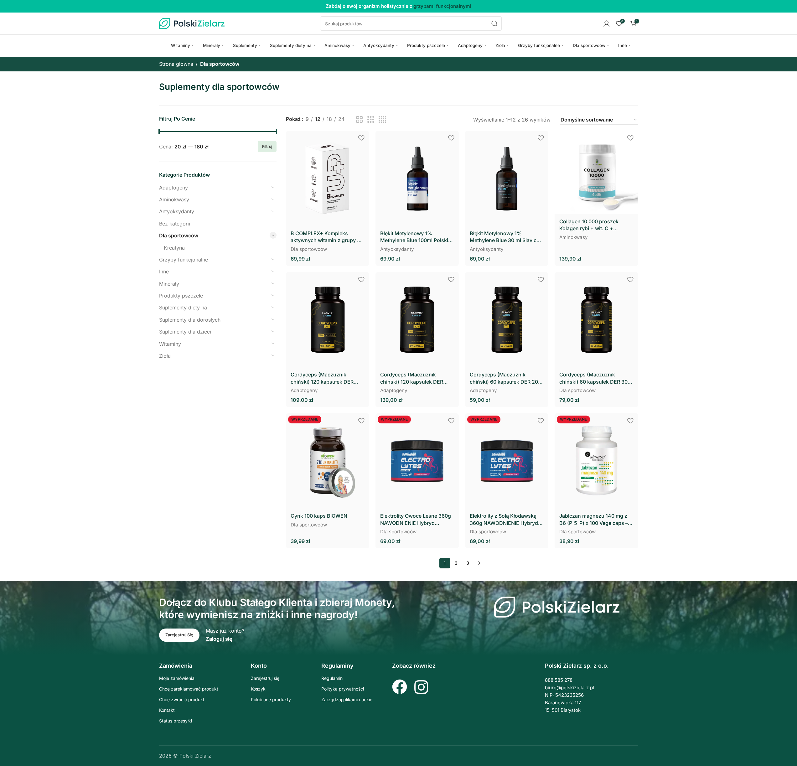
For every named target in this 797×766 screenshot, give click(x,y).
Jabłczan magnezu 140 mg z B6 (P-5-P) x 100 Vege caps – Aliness (593, 519)
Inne (624, 45)
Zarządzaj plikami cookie (346, 699)
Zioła (502, 45)
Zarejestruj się (265, 678)
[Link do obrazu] (556, 606)
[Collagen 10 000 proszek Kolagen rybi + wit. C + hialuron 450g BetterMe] (596, 172)
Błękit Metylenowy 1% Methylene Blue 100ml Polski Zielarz (414, 237)
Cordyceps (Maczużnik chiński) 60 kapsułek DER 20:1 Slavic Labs (506, 378)
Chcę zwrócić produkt (181, 699)
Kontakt (167, 710)
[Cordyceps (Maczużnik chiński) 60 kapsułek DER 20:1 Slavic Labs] (506, 319)
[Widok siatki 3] (370, 119)
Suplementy (247, 45)
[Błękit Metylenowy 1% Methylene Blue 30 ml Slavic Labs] (506, 178)
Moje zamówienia (176, 678)
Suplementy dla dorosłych (189, 320)
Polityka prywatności (342, 688)
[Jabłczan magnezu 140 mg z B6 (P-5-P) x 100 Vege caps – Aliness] (596, 461)
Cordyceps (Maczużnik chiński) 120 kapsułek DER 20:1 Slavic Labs (322, 378)
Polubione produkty (271, 699)
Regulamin (332, 678)
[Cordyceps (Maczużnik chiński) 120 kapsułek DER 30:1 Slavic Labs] (417, 319)
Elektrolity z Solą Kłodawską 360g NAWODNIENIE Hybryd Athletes (504, 519)
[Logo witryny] (192, 23)
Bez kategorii (174, 223)
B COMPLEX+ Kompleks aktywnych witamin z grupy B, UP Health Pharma (326, 237)
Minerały (213, 45)
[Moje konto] (606, 23)
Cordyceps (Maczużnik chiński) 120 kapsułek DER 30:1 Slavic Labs (411, 378)
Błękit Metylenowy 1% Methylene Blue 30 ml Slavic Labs (503, 237)
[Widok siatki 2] (359, 119)
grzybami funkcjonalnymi (442, 6)
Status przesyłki (175, 720)
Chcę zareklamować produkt (188, 688)
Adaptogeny (472, 45)
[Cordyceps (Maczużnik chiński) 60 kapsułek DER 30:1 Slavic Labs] (596, 319)
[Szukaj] (494, 23)
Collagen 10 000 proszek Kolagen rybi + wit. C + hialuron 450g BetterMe (588, 225)
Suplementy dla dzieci (185, 332)
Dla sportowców (591, 45)
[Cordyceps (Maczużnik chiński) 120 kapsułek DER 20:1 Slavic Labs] (327, 319)
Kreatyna (174, 248)
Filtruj (267, 146)
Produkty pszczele (428, 45)
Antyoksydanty (380, 45)
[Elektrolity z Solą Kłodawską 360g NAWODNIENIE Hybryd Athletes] (506, 461)
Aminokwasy (339, 45)
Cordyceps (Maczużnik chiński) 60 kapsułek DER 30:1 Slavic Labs (595, 378)
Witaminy (182, 45)
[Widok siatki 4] (382, 119)
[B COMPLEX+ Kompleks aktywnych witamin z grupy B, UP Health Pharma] (327, 178)
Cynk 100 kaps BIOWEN (319, 516)
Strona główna (176, 64)
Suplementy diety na (293, 45)
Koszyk (258, 688)
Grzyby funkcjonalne (541, 45)
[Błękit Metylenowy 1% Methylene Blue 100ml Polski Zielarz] (417, 178)
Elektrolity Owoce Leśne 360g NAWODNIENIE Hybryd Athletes (415, 519)
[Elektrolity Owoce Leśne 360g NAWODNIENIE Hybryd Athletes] (417, 461)
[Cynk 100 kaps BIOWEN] (327, 461)
